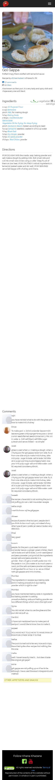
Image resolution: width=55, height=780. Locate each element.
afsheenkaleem (18, 78)
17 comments (10, 82)
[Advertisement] (27, 288)
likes (9, 85)
